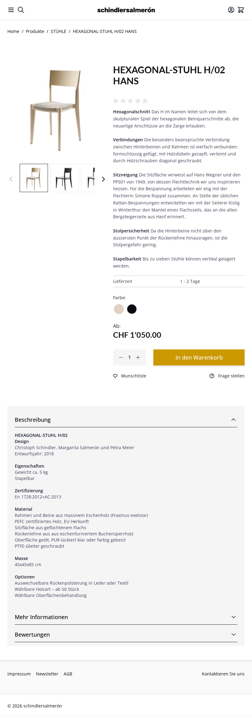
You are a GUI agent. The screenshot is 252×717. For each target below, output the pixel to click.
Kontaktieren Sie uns (223, 674)
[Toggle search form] (21, 10)
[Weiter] (103, 179)
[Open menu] (11, 9)
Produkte (35, 31)
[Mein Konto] (231, 10)
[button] (131, 101)
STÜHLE (58, 31)
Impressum (19, 674)
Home (13, 31)
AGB (68, 674)
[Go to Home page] (126, 9)
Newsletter (47, 674)
